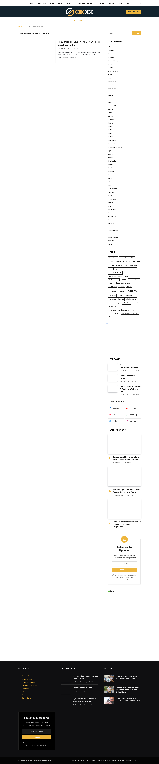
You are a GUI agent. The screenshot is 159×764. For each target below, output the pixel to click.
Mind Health (112, 161)
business (136, 261)
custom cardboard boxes (130, 273)
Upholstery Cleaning (114, 313)
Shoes (110, 196)
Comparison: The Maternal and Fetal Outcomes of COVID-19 (126, 458)
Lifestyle (100, 3)
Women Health (113, 237)
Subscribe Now (133, 12)
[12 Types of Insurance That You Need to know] (113, 367)
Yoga (110, 316)
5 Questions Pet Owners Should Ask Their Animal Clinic (128, 699)
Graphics (111, 120)
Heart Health (112, 140)
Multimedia (111, 171)
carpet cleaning (115, 265)
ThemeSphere (46, 760)
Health (70, 3)
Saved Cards (26, 698)
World (110, 244)
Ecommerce (112, 81)
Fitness (110, 102)
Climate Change (113, 61)
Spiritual (110, 203)
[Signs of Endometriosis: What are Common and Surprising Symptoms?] (124, 509)
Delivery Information (29, 685)
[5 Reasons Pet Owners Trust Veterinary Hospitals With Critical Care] (109, 689)
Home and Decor (84, 3)
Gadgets (111, 109)
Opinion (110, 178)
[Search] (140, 3)
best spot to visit (120, 261)
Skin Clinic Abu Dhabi (114, 310)
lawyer (118, 303)
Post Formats (112, 189)
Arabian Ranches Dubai (127, 258)
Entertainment (112, 88)
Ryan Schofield (118, 462)
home (120, 295)
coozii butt (62, 48)
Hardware (111, 123)
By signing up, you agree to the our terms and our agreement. (125, 577)
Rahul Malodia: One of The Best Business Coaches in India (79, 43)
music (111, 306)
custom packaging (115, 276)
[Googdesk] (79, 11)
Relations (111, 192)
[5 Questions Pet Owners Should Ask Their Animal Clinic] (109, 700)
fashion (129, 286)
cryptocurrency (120, 269)
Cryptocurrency (113, 71)
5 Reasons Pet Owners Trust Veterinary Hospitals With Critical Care (127, 689)
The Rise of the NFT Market (128, 376)
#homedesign (113, 258)
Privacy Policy (129, 577)
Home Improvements (115, 147)
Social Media (112, 199)
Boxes (128, 261)
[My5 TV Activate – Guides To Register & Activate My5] (113, 388)
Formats (122, 291)
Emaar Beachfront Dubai (123, 283)
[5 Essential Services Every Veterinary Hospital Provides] (109, 678)
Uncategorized (113, 230)
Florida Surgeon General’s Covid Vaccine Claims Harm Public (126, 490)
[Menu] (19, 3)
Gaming (110, 116)
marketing (136, 303)
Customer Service (28, 682)
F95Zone (121, 286)
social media (126, 310)
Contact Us (124, 3)
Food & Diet (112, 106)
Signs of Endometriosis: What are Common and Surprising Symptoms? (127, 524)
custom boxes (115, 272)
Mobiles (110, 164)
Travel (110, 220)
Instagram (128, 295)
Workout (111, 241)
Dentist (123, 280)
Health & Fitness (113, 137)
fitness (112, 290)
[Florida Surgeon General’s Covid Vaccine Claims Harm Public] (124, 476)
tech (134, 310)
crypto (111, 269)
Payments (25, 688)
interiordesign (131, 299)
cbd (126, 265)
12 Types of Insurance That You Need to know (129, 366)
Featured (111, 95)
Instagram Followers (116, 299)
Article (110, 47)
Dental (126, 276)
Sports (110, 206)
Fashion (111, 3)
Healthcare (112, 295)
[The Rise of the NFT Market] (113, 378)
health (132, 291)
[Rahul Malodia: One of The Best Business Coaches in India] (36, 51)
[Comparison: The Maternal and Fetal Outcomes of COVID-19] (124, 444)
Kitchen (111, 303)
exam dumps (113, 286)
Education (111, 85)
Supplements (112, 209)
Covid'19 (110, 68)
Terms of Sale (27, 679)
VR (109, 234)
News (60, 3)
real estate (124, 306)
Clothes (110, 64)
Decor (110, 75)
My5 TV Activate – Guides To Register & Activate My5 (130, 388)
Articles (111, 261)
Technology (112, 216)
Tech (52, 3)
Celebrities (111, 54)
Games (110, 113)
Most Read (111, 168)
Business (42, 3)
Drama (110, 78)
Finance (110, 99)
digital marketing (133, 280)
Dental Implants (114, 280)
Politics (110, 185)
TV (109, 227)
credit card (133, 265)
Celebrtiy (111, 57)
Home (32, 3)
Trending (111, 223)
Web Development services (130, 313)
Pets (109, 182)
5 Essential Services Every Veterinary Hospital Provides (127, 677)
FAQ (23, 692)
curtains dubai (131, 269)
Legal (109, 151)
